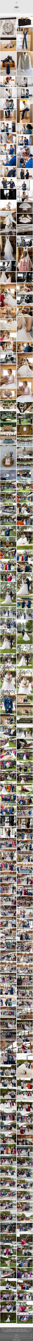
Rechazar (16, 1337)
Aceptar (16, 1334)
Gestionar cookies (16, 1339)
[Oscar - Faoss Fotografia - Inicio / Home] (16, 7)
